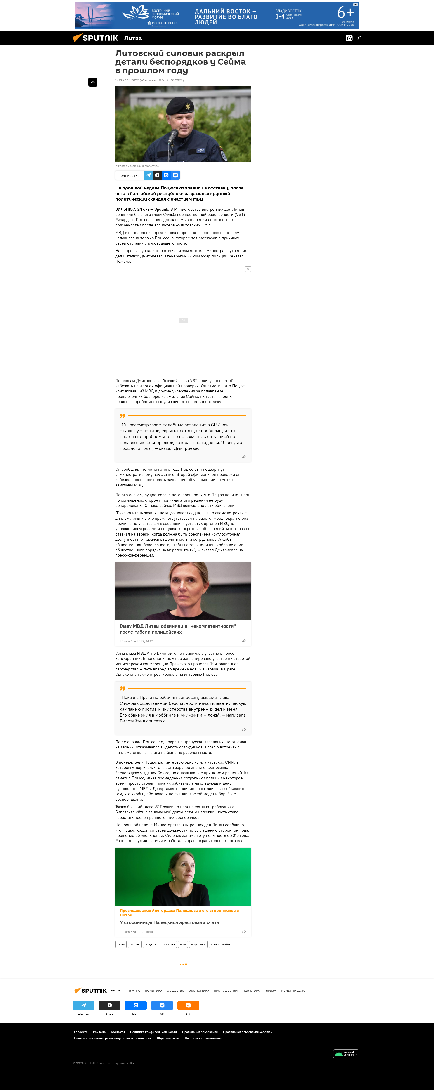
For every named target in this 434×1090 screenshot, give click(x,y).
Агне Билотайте (220, 944)
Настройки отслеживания (203, 1038)
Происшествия (226, 991)
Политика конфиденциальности (153, 1032)
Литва (121, 944)
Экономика (199, 991)
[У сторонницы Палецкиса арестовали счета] (183, 877)
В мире (134, 991)
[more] (243, 456)
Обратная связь (168, 1038)
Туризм (270, 991)
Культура (252, 991)
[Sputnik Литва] (97, 44)
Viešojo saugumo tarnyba (143, 166)
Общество (151, 944)
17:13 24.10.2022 (127, 80)
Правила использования (200, 1032)
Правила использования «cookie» (247, 1032)
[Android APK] (346, 1054)
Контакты (118, 1032)
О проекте (80, 1032)
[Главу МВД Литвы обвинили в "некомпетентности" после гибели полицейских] (183, 591)
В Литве (134, 944)
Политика (169, 944)
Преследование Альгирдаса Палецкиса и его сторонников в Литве (179, 913)
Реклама (99, 1032)
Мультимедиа (293, 991)
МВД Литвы (198, 944)
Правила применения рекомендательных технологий (112, 1038)
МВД (183, 944)
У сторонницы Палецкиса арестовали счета (169, 922)
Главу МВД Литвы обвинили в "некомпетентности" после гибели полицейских (178, 629)
